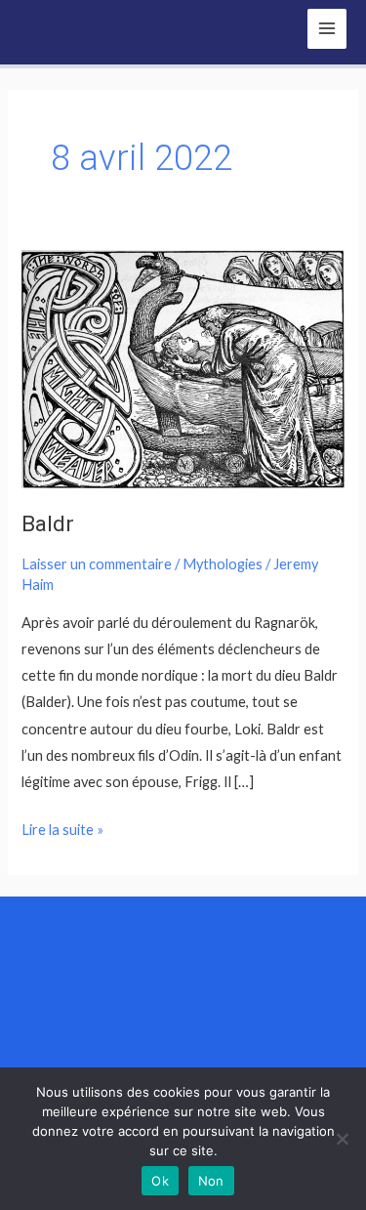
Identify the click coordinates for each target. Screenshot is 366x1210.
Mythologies (223, 564)
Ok (160, 1181)
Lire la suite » (62, 827)
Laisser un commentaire (96, 564)
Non (211, 1181)
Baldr (47, 524)
